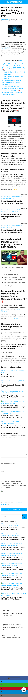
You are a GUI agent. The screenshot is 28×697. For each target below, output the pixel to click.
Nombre (4, 456)
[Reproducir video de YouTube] (14, 120)
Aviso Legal (6, 610)
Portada (3, 19)
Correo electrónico (8, 463)
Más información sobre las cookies (12, 613)
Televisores (8, 19)
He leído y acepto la (12, 503)
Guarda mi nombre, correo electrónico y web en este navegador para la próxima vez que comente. (13, 484)
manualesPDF (5, 48)
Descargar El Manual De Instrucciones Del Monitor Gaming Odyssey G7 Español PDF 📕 (13, 88)
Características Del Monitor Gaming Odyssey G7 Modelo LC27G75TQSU (11, 82)
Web (2, 471)
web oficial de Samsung (14, 319)
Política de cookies (8, 615)
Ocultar (21, 60)
